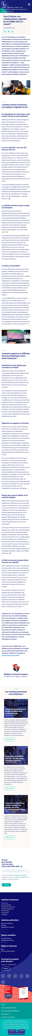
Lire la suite (9, 739)
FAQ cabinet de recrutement (8, 1017)
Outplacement (5, 912)
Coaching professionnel (7, 909)
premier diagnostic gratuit (10, 655)
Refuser (21, 1030)
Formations (4, 914)
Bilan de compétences (7, 923)
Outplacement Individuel (7, 927)
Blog (2, 949)
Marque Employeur (6, 905)
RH (13, 28)
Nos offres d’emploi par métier (8, 1007)
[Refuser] (31, 1020)
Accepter (12, 1030)
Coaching (3, 925)
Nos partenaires (5, 1014)
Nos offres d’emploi (6, 938)
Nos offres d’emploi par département (10, 1011)
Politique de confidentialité (16, 1033)
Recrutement (4, 903)
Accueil (3, 1004)
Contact (5, 968)
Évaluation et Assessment (8, 907)
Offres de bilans (5, 910)
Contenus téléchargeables (8, 951)
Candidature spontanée (7, 940)
